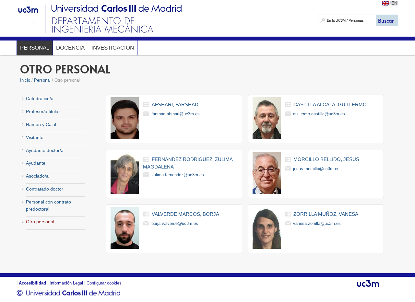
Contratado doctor (44, 189)
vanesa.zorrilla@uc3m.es (317, 223)
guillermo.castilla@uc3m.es (319, 113)
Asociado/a (37, 176)
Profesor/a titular (43, 111)
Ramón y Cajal (41, 124)
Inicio (25, 80)
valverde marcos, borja (185, 214)
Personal (34, 48)
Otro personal (40, 221)
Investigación (112, 48)
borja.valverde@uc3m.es (174, 223)
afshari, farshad (175, 104)
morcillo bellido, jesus (326, 159)
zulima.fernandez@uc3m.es (177, 174)
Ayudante (35, 163)
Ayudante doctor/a (45, 150)
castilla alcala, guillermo (330, 104)
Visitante (34, 137)
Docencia (70, 48)
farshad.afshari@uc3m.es (175, 113)
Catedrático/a (39, 98)
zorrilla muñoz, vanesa (325, 214)
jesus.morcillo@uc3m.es (316, 168)
